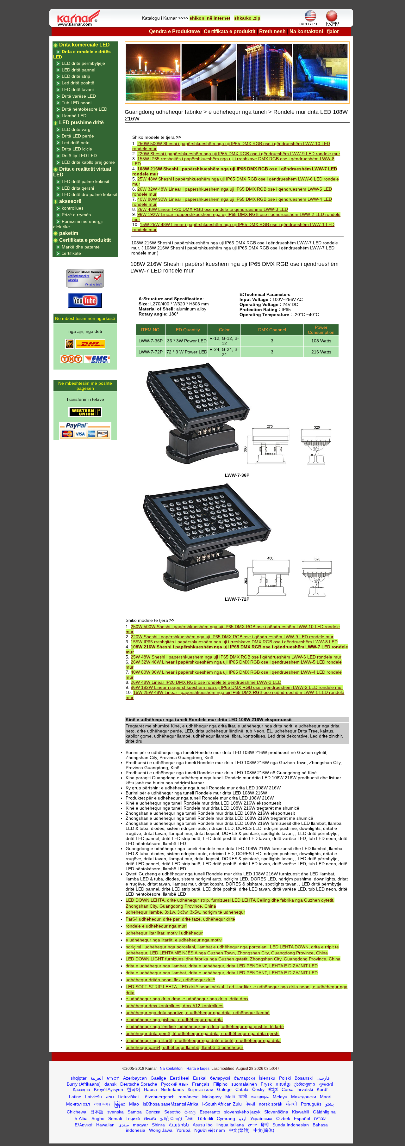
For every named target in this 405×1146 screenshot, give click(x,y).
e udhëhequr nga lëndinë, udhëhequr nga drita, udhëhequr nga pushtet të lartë (205, 1026)
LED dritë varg (76, 129)
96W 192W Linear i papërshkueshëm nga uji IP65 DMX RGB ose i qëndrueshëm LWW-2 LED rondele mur (237, 687)
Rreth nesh (272, 31)
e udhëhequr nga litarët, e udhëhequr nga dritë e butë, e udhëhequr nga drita (203, 1040)
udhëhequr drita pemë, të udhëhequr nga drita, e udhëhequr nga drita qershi (202, 1033)
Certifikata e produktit (229, 31)
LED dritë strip (76, 76)
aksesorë (70, 201)
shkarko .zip (247, 18)
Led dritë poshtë (78, 82)
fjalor (333, 31)
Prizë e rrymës (76, 214)
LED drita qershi (78, 188)
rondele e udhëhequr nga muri (156, 925)
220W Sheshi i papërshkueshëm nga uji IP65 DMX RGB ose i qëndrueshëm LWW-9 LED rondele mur (238, 153)
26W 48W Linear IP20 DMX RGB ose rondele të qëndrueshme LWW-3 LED (212, 209)
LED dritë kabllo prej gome (88, 162)
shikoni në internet (210, 18)
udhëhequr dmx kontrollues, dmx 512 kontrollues (174, 1005)
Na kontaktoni (306, 31)
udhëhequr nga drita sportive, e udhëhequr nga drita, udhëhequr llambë (198, 1012)
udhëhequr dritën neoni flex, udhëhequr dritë (170, 979)
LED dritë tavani (78, 89)
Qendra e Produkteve (174, 31)
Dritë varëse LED (79, 96)
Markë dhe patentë (81, 246)
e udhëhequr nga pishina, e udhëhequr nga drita (174, 1019)
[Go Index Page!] (80, 25)
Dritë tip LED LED (79, 155)
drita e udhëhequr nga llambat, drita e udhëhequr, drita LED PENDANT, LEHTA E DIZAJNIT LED (222, 965)
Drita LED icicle (77, 148)
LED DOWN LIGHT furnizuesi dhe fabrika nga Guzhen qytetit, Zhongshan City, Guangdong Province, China (233, 958)
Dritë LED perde (78, 135)
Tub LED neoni (76, 102)
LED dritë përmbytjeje (83, 63)
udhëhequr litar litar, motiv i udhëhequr (164, 932)
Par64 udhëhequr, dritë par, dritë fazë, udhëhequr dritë (180, 919)
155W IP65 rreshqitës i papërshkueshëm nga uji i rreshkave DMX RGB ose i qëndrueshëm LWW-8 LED (234, 641)
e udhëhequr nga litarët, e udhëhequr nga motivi (174, 939)
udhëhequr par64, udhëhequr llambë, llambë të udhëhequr (184, 1047)
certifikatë (71, 253)
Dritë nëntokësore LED (84, 109)
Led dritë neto (76, 142)
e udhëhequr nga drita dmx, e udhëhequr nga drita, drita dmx (187, 998)
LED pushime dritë (81, 122)
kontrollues (73, 208)
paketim (68, 233)
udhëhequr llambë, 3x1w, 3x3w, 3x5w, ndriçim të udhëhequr (185, 912)
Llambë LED (74, 115)
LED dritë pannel (78, 69)
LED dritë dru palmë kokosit (89, 194)
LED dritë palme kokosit (85, 181)
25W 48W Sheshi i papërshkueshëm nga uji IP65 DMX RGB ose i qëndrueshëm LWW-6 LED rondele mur (236, 656)
